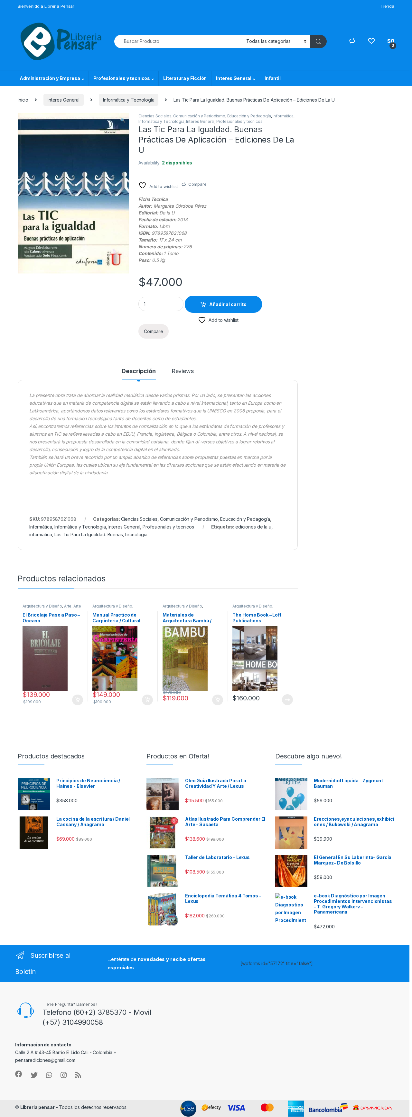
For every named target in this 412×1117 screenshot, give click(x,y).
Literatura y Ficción (185, 78)
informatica (40, 534)
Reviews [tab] (183, 371)
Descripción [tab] (138, 371)
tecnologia (136, 534)
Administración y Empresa (50, 78)
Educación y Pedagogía (249, 116)
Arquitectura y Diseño (42, 606)
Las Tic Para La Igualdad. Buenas (88, 534)
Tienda (387, 6)
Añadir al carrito (228, 304)
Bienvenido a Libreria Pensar (46, 6)
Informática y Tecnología (128, 100)
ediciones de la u (253, 526)
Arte (67, 606)
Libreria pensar (37, 1107)
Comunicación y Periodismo (199, 116)
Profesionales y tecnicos (121, 78)
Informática (283, 116)
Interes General (233, 78)
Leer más (287, 699)
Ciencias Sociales (155, 116)
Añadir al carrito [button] (76, 700)
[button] (123, 120)
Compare (197, 184)
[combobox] (178, 41)
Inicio (23, 100)
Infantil (273, 78)
